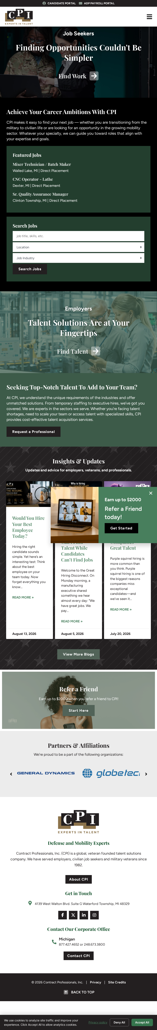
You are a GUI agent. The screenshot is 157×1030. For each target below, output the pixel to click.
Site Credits (117, 982)
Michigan (67, 939)
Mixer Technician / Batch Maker (42, 164)
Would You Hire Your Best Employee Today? (28, 527)
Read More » (23, 597)
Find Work (72, 76)
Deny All (119, 1022)
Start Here (79, 710)
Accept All (142, 1022)
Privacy (95, 982)
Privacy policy (98, 1022)
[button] (149, 16)
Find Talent (72, 351)
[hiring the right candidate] (29, 494)
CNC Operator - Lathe (33, 179)
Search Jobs (29, 269)
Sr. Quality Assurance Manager (40, 194)
